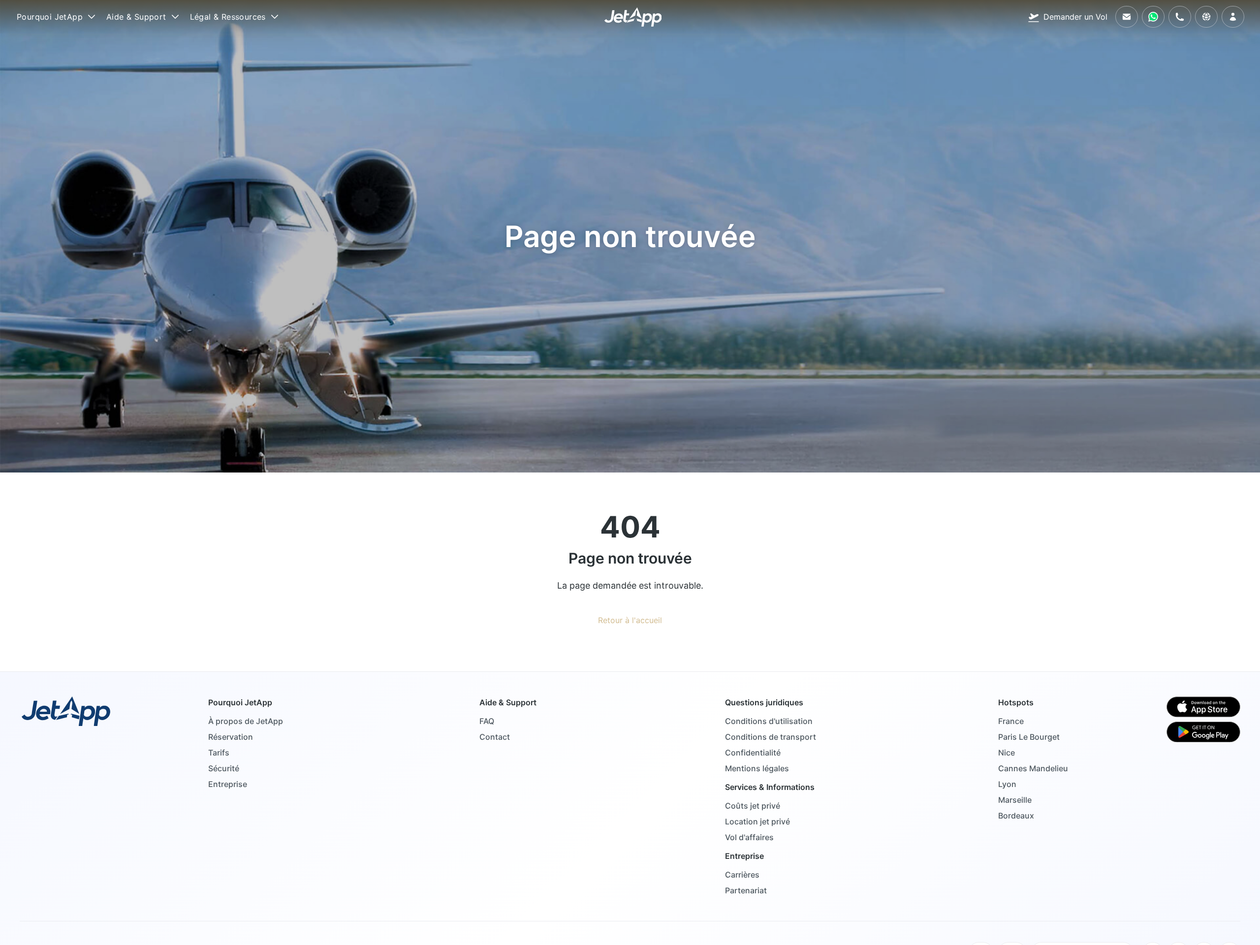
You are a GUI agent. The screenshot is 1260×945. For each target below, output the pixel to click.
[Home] (633, 17)
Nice (1006, 752)
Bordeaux (1016, 815)
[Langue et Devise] (1206, 17)
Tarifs (218, 752)
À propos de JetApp (245, 721)
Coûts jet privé (752, 806)
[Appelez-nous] (1179, 17)
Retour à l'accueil (630, 620)
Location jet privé (757, 821)
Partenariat (746, 890)
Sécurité (223, 768)
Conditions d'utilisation (769, 721)
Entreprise (227, 784)
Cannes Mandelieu (1033, 768)
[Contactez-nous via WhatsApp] (1153, 17)
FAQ (486, 721)
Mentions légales (757, 768)
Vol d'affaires (749, 837)
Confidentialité (753, 752)
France (1011, 721)
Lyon (1007, 784)
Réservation (230, 737)
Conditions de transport (770, 737)
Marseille (1015, 800)
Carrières (742, 875)
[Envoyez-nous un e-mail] (1126, 17)
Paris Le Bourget (1029, 737)
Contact (494, 737)
